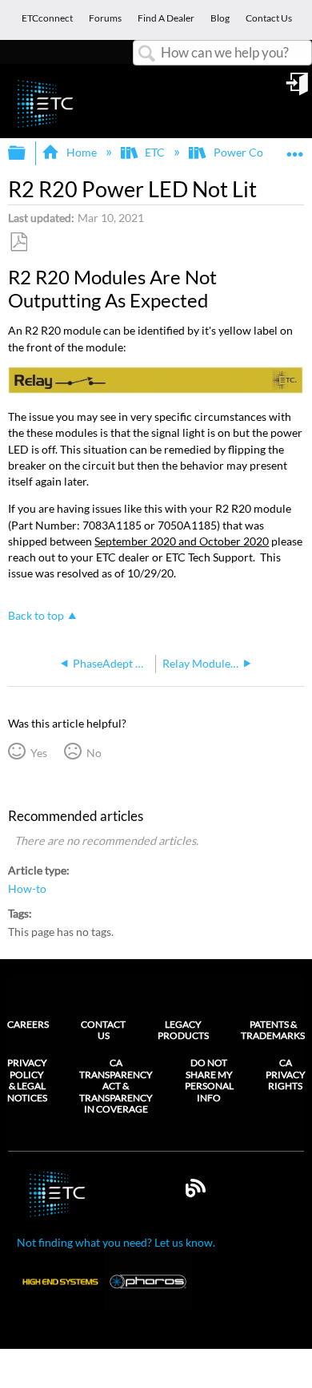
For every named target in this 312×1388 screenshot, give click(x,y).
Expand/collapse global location (295, 148)
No (93, 752)
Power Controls (252, 152)
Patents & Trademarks (273, 1029)
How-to (27, 888)
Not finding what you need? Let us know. (116, 1242)
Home (81, 152)
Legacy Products (183, 1029)
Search (147, 54)
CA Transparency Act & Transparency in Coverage (116, 1086)
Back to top (36, 615)
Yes (38, 752)
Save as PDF (18, 242)
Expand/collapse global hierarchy (27, 153)
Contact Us (103, 1029)
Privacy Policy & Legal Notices (27, 1080)
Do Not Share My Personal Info (209, 1080)
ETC (154, 152)
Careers (28, 1024)
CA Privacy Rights (286, 1074)
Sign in (298, 89)
